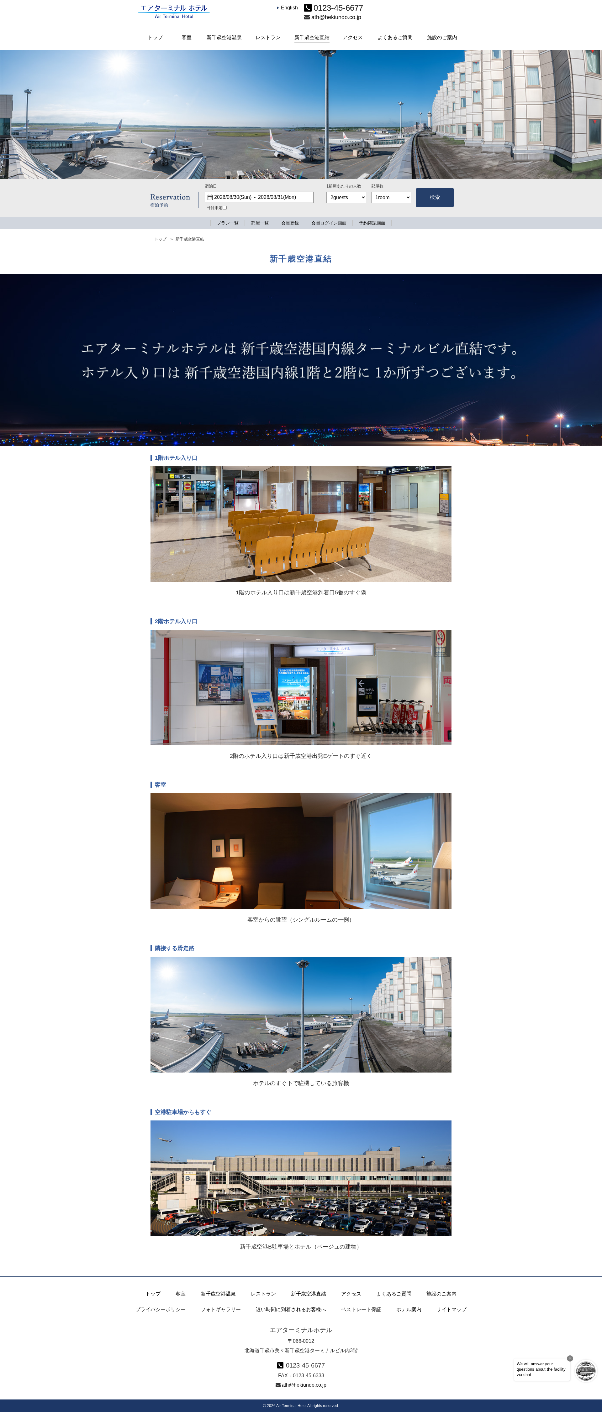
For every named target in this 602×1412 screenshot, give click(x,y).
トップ (160, 239)
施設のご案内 (441, 1293)
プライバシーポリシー (160, 1309)
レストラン (263, 1293)
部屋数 (377, 186)
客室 (181, 1293)
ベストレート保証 (361, 1309)
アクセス (351, 1293)
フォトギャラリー (221, 1309)
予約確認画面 (372, 222)
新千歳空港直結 (308, 1293)
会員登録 (290, 222)
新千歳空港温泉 (218, 1293)
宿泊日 (211, 186)
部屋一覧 (260, 222)
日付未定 (214, 207)
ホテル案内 (408, 1309)
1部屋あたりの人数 (343, 186)
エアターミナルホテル (174, 12)
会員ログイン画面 (328, 222)
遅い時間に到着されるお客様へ (291, 1309)
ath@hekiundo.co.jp (336, 17)
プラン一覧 (228, 222)
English (289, 7)
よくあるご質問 (393, 1293)
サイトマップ (451, 1309)
